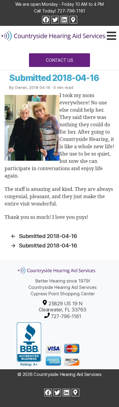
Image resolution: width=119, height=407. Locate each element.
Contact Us (59, 60)
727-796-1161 (71, 10)
